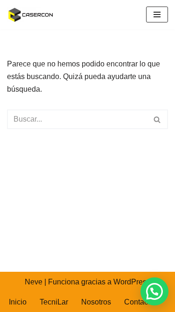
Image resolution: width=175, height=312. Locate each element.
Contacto (139, 302)
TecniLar (54, 302)
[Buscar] (157, 119)
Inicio (18, 302)
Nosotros (96, 302)
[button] (154, 291)
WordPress (131, 282)
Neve (33, 282)
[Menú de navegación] (157, 14)
